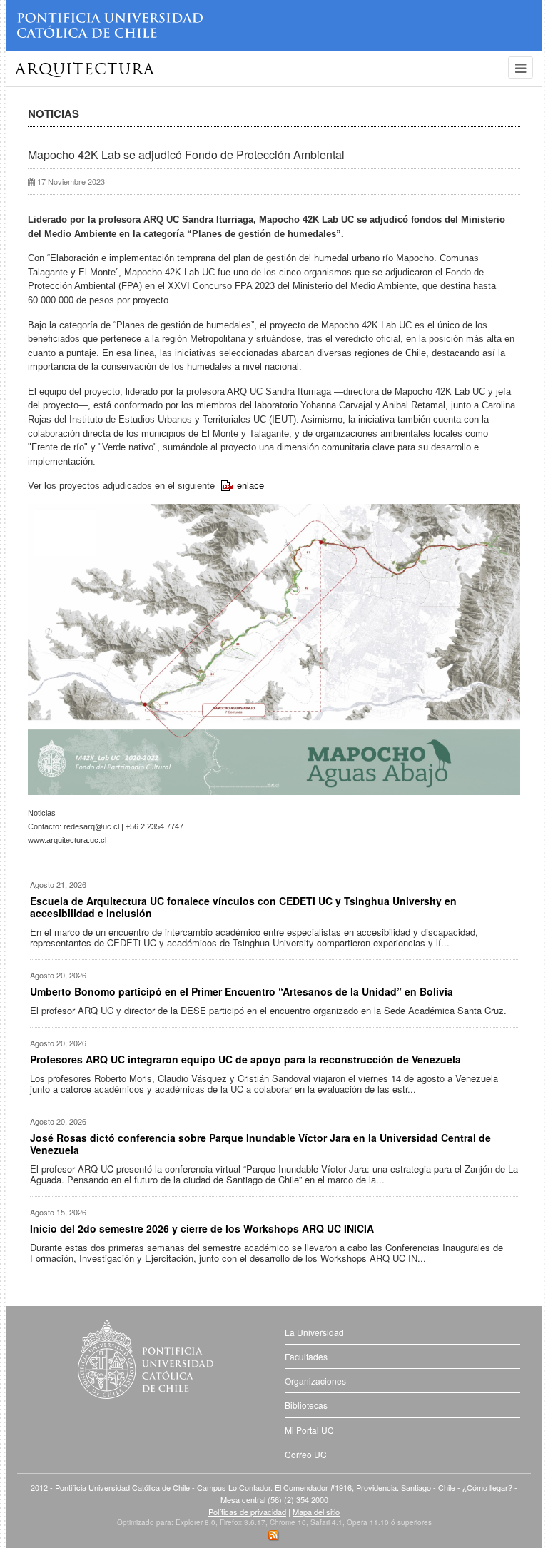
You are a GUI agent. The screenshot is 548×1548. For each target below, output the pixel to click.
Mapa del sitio (316, 1511)
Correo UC (306, 1454)
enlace (250, 485)
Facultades (306, 1356)
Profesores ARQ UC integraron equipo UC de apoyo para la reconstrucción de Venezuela (245, 1059)
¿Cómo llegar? (487, 1487)
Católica (146, 1487)
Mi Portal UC (309, 1430)
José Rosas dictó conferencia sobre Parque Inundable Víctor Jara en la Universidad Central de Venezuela (260, 1143)
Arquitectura (85, 70)
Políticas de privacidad (247, 1511)
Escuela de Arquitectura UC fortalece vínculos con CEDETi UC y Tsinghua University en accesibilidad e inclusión (243, 907)
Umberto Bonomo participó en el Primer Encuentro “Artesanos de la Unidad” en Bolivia (241, 991)
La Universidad (314, 1332)
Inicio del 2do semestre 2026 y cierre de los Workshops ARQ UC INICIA (202, 1228)
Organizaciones (315, 1381)
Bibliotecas (306, 1405)
